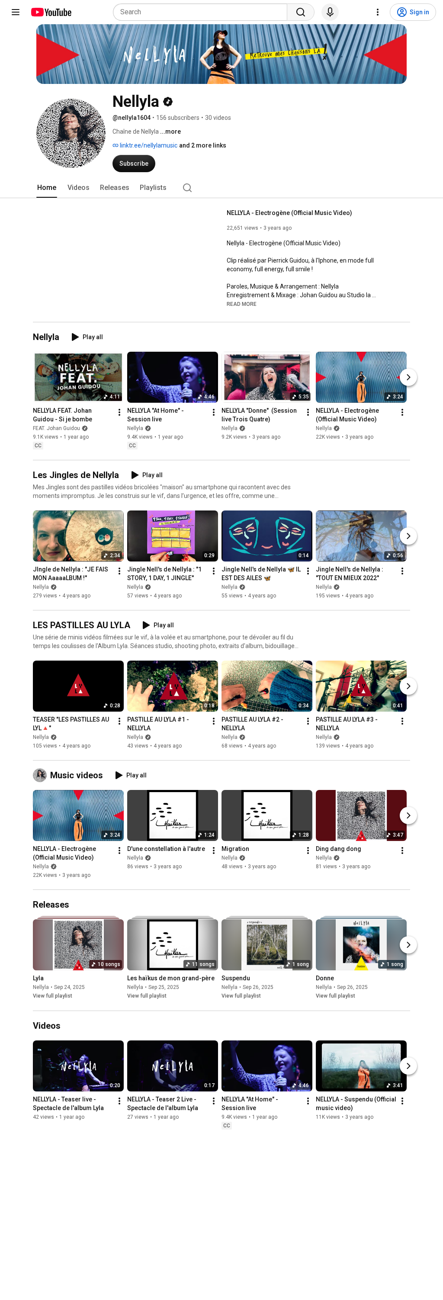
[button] (242, 303)
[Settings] (377, 12)
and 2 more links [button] (202, 145)
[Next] (408, 377)
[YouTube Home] (50, 12)
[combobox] (202, 12)
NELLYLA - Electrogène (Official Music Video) (289, 212)
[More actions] (119, 412)
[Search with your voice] (330, 12)
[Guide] (15, 12)
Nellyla (135, 428)
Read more (242, 304)
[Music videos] (41, 775)
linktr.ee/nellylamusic (148, 145)
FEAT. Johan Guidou (56, 428)
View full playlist (52, 996)
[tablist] (221, 187)
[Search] (301, 12)
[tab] (46, 187)
